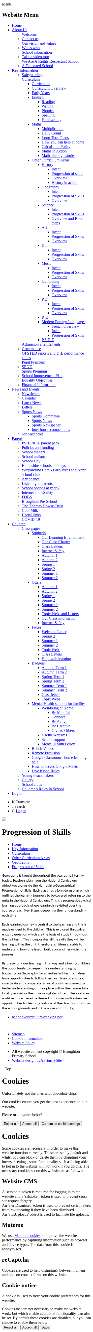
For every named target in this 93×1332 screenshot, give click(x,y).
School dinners (33, 452)
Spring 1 (48, 564)
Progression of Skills (68, 196)
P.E (44, 299)
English (38, 97)
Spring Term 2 (53, 681)
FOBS (27, 497)
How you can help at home (63, 142)
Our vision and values (39, 43)
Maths (36, 124)
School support (53, 739)
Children (19, 524)
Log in (17, 793)
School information (37, 52)
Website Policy (23, 1043)
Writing (47, 106)
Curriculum (31, 79)
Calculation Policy (56, 146)
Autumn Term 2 (54, 672)
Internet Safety (53, 551)
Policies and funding (38, 447)
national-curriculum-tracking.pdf (37, 1017)
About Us (19, 30)
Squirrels (39, 533)
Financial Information (39, 385)
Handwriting (52, 120)
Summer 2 (50, 578)
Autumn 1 (50, 555)
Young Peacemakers (38, 775)
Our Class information (59, 618)
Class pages (31, 528)
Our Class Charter (56, 542)
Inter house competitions (51, 429)
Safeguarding (32, 75)
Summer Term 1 (54, 685)
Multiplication (52, 129)
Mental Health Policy (58, 744)
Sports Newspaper (46, 425)
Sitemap (18, 1034)
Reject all (10, 1124)
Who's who (31, 48)
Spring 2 (48, 569)
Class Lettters (52, 546)
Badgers (38, 663)
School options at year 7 (41, 488)
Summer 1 (50, 573)
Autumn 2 (50, 560)
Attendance (31, 479)
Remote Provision (46, 753)
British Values (43, 748)
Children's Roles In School (43, 789)
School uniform (34, 456)
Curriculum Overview (49, 88)
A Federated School (37, 66)
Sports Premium (34, 371)
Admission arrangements (41, 344)
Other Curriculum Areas (50, 160)
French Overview (65, 326)
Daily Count (51, 133)
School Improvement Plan (42, 376)
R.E (45, 317)
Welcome (29, 34)
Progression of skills (67, 173)
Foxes (36, 627)
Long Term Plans (55, 137)
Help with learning (56, 659)
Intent (56, 169)
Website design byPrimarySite (37, 1060)
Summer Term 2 (54, 690)
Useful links (31, 515)
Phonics (48, 111)
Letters (27, 407)
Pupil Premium (33, 362)
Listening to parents (37, 483)
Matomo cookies (27, 1235)
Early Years (41, 93)
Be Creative (61, 726)
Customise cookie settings (61, 1124)
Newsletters (31, 394)
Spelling (48, 115)
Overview (59, 178)
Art (44, 227)
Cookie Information (27, 1038)
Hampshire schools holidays (44, 465)
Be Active (59, 721)
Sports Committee (46, 416)
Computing (50, 281)
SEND (27, 367)
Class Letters (52, 654)
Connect (58, 717)
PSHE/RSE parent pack (40, 443)
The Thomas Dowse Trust (42, 506)
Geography (50, 187)
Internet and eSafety (37, 492)
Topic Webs (51, 650)
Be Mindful (61, 712)
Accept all (29, 1124)
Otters (36, 582)
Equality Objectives (37, 380)
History (47, 164)
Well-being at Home (57, 708)
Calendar (29, 398)
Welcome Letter (54, 632)
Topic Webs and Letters (60, 614)
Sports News (32, 411)
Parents (17, 438)
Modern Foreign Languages (63, 322)
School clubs (32, 784)
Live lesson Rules (46, 771)
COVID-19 (31, 519)
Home (17, 25)
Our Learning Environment (63, 537)
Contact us (30, 39)
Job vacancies (32, 434)
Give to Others (63, 730)
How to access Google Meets (55, 766)
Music (46, 263)
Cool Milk (30, 510)
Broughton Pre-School (39, 501)
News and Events (25, 389)
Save (45, 1327)
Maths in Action (54, 151)
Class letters (51, 694)
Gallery (27, 780)
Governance (31, 349)
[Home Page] (4, 820)
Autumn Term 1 (54, 668)
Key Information (25, 70)
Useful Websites (54, 735)
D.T (45, 245)
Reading (48, 102)
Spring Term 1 (53, 676)
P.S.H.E (48, 340)
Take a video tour (35, 57)
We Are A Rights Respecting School (50, 61)
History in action (65, 182)
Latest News (31, 402)
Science (48, 205)
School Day (31, 461)
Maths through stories (58, 155)
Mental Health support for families (58, 703)
